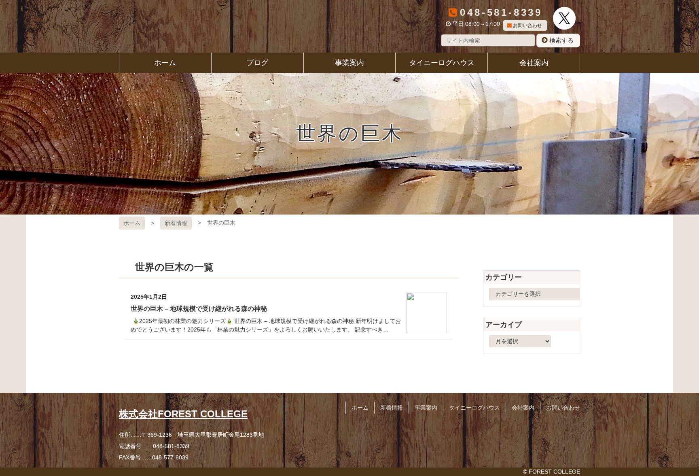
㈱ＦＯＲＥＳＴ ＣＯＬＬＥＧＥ (155, 26)
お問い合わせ (527, 25)
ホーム (131, 223)
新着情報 (176, 223)
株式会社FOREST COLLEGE (183, 413)
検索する (561, 40)
